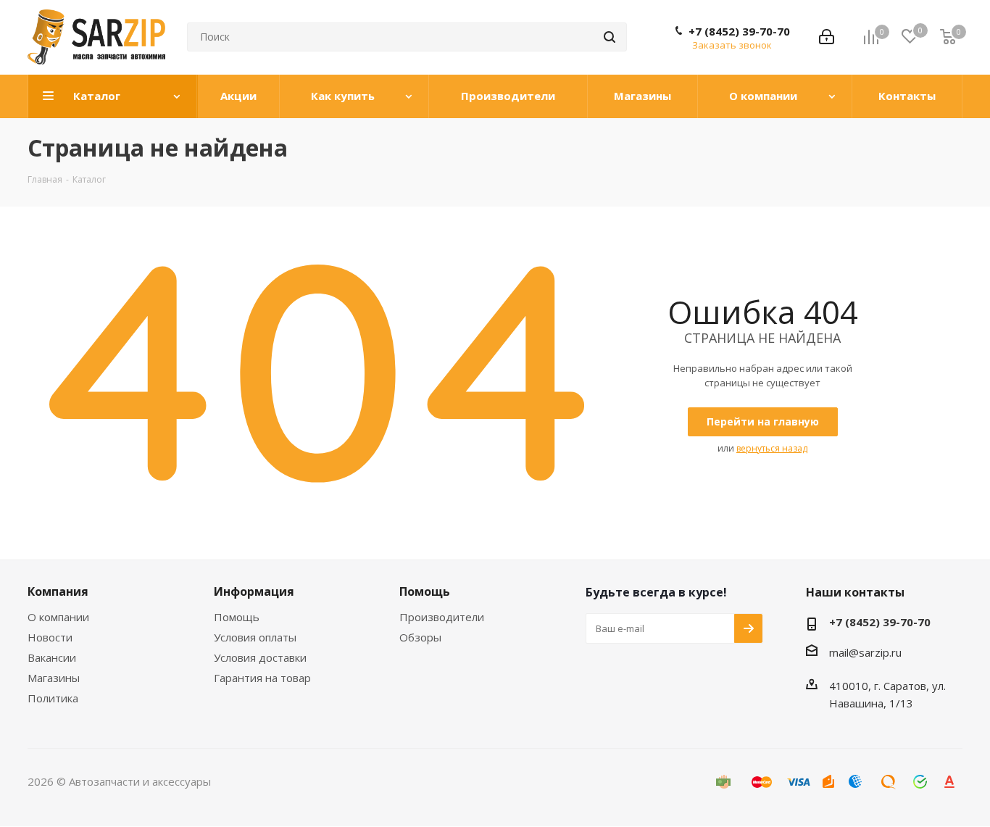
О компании (58, 617)
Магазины (54, 677)
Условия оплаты (255, 637)
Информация (254, 591)
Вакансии (52, 657)
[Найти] (609, 36)
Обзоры (420, 637)
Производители (441, 617)
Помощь (236, 617)
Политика (53, 698)
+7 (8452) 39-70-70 (739, 31)
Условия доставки (260, 657)
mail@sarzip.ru (865, 652)
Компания (58, 591)
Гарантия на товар (262, 677)
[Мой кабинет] (826, 37)
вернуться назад (771, 448)
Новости (50, 637)
